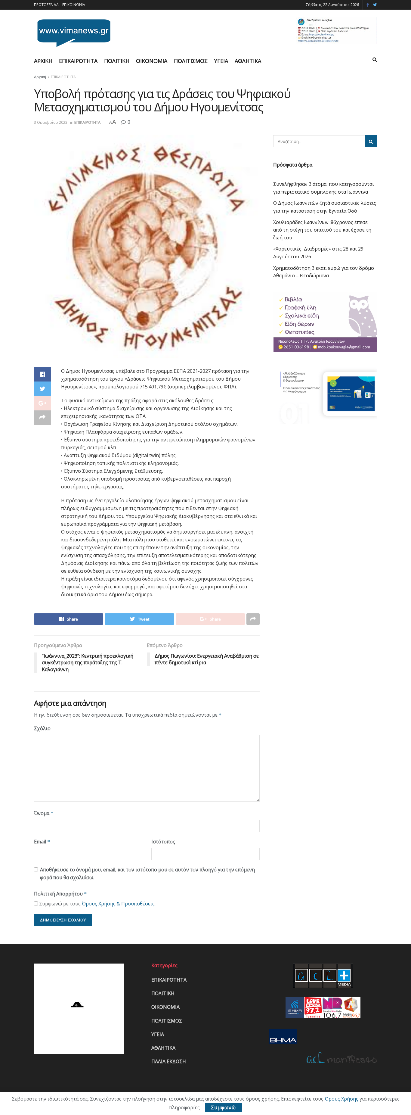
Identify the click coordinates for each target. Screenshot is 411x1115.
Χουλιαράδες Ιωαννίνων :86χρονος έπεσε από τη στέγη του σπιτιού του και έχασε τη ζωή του (322, 230)
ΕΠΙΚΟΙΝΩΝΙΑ (73, 4)
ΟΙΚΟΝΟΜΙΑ (151, 60)
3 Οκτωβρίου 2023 (50, 122)
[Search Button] (371, 141)
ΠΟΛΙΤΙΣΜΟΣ (191, 60)
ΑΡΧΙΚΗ (43, 60)
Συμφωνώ (223, 1107)
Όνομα (44, 813)
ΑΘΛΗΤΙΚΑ (248, 60)
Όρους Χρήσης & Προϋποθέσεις (118, 903)
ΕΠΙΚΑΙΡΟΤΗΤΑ (78, 60)
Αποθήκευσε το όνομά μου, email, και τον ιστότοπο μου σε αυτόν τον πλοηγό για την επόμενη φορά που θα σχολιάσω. (147, 873)
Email (42, 841)
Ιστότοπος (163, 841)
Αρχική (40, 76)
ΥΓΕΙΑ (221, 60)
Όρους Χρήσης (341, 1098)
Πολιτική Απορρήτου (60, 893)
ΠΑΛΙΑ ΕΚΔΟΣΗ (168, 1061)
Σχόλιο (42, 728)
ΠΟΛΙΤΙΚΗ (116, 60)
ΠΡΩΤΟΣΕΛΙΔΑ (46, 4)
